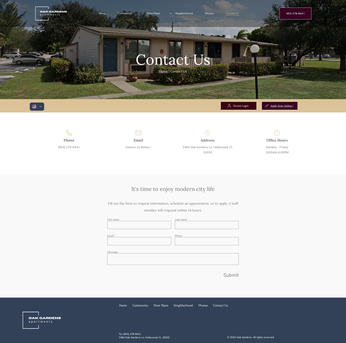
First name (113, 219)
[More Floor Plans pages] (171, 13)
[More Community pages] (142, 13)
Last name (181, 219)
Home (163, 71)
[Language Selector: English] (37, 107)
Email (110, 235)
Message (112, 252)
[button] (140, 305)
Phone (178, 235)
